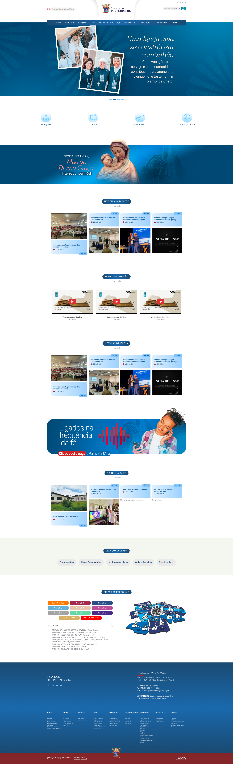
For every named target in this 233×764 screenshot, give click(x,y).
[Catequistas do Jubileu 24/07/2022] (161, 290)
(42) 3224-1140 (152, 685)
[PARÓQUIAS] (46, 112)
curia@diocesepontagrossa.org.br (156, 691)
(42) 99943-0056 (153, 688)
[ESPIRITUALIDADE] (187, 112)
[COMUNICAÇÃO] (140, 112)
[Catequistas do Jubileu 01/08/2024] (116, 290)
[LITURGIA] (93, 112)
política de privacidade (80, 759)
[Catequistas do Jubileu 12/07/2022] (72, 290)
